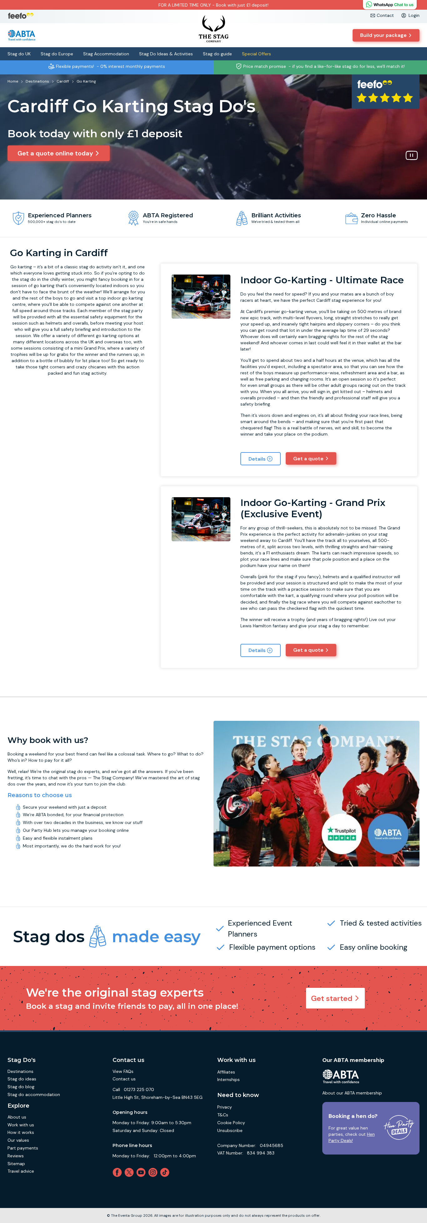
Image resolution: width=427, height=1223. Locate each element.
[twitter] (130, 1172)
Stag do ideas (22, 1079)
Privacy (224, 1107)
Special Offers (256, 54)
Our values (18, 1140)
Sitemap (16, 1163)
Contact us (124, 1079)
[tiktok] (166, 1172)
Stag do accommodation (34, 1094)
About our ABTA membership (352, 1093)
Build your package (383, 35)
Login (414, 15)
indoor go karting (125, 298)
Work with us (21, 1125)
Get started (332, 998)
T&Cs (222, 1115)
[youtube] (142, 1172)
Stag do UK (19, 54)
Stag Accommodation (106, 54)
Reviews (16, 1156)
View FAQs (123, 1071)
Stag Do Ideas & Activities (166, 54)
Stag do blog (21, 1086)
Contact (385, 15)
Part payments (23, 1148)
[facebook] (118, 1172)
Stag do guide (217, 54)
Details (257, 459)
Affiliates (226, 1072)
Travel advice (21, 1171)
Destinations (20, 1071)
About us (17, 1117)
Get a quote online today (55, 153)
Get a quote (308, 458)
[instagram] (154, 1172)
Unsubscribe (230, 1130)
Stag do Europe (57, 54)
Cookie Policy (231, 1122)
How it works (21, 1132)
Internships (228, 1079)
